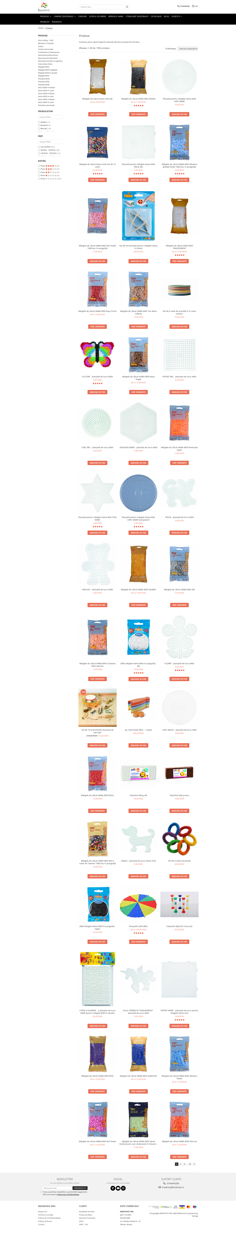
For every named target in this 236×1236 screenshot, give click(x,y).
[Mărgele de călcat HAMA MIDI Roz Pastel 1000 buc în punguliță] (97, 216)
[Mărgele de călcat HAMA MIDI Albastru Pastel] (179, 1054)
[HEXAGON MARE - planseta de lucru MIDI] (138, 423)
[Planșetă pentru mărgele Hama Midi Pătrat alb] (138, 142)
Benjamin (44, 125)
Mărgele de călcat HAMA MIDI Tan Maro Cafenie (138, 312)
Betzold (44, 128)
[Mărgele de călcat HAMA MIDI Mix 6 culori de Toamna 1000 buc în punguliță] (97, 839)
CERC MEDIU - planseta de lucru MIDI (179, 730)
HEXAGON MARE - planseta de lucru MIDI (138, 447)
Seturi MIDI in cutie (46, 96)
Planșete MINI (44, 84)
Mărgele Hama (115, 16)
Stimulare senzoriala (46, 105)
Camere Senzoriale (64, 16)
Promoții (44, 21)
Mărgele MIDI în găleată (47, 70)
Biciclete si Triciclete (46, 43)
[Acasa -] (51, 7)
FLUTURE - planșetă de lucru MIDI (97, 376)
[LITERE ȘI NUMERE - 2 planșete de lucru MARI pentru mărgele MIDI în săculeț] (97, 979)
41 (190, 1164)
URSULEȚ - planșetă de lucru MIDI (97, 589)
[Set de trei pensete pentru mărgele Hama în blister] (138, 216)
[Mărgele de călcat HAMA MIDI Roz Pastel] (97, 1119)
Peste (43, 166)
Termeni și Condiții (45, 1215)
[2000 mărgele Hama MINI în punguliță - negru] (97, 904)
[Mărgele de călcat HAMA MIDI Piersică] (179, 1119)
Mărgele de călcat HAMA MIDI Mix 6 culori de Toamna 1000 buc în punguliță (97, 862)
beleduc (44, 122)
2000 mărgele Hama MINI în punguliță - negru (97, 927)
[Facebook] (112, 1188)
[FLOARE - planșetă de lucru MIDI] (179, 637)
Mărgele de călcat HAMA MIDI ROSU (97, 795)
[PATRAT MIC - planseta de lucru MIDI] (179, 355)
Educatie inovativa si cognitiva (50, 61)
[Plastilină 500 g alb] (138, 773)
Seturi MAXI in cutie (46, 90)
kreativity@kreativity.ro (173, 1187)
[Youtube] (118, 1188)
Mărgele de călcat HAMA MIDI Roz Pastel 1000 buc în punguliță (97, 247)
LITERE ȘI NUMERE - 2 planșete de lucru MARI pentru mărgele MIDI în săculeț (97, 1011)
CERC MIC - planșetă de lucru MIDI (97, 447)
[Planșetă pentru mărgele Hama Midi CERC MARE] (179, 77)
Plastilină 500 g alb (138, 795)
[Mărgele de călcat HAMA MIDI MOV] (97, 1054)
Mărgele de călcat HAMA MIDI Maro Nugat (138, 377)
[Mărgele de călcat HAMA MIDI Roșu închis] (97, 289)
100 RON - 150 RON (48, 153)
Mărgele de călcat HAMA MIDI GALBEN (138, 589)
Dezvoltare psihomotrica (48, 55)
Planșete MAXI (44, 78)
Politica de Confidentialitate (68, 1194)
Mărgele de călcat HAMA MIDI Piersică (179, 1141)
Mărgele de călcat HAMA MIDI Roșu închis (97, 311)
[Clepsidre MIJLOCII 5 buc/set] (179, 904)
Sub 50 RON (45, 147)
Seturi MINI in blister (46, 99)
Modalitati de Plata (86, 1211)
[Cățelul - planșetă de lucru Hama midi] (138, 839)
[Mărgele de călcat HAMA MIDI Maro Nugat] (138, 355)
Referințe (57, 21)
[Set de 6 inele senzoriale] (179, 839)
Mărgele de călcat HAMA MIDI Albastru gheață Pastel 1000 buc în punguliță (179, 165)
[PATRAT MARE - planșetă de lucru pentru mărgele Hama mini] (179, 979)
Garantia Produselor (87, 1218)
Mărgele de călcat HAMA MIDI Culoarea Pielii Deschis (97, 664)
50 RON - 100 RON (48, 150)
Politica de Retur (85, 1215)
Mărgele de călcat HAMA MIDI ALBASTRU (138, 1076)
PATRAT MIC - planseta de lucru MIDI (179, 376)
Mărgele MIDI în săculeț (47, 73)
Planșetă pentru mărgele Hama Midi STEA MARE (97, 518)
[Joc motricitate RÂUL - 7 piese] (138, 707)
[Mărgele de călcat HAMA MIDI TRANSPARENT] (179, 216)
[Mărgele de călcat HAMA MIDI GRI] (179, 564)
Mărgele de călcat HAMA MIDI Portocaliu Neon (179, 448)
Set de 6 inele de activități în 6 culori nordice (179, 312)
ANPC (81, 1221)
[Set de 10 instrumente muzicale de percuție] (97, 708)
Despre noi (42, 1211)
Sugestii (176, 16)
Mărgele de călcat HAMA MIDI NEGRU (138, 98)
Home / (41, 28)
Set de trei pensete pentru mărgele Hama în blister (138, 247)
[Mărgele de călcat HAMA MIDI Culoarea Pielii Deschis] (97, 637)
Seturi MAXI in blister (46, 87)
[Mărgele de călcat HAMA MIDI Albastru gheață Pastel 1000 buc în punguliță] (179, 142)
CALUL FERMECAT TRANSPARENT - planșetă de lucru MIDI (138, 1011)
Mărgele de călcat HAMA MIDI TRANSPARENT (179, 247)
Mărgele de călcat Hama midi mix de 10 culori (97, 165)
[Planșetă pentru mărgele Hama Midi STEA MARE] (97, 493)
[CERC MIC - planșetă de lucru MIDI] (97, 422)
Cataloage (156, 16)
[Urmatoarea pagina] (194, 1164)
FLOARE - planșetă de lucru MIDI (179, 663)
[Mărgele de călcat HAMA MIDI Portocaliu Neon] (179, 423)
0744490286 (172, 1183)
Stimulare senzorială (137, 16)
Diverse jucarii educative (48, 58)
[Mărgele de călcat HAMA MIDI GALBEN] (138, 564)
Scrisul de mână (97, 16)
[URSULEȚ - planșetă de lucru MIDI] (97, 564)
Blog (166, 16)
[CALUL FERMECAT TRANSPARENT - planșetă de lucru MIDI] (138, 979)
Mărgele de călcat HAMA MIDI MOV (97, 1076)
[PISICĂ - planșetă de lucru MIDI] (179, 493)
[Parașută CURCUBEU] (138, 904)
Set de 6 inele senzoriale (179, 860)
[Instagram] (123, 1188)
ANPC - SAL (83, 1224)
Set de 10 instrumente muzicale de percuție (97, 731)
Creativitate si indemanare (48, 52)
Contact (41, 1224)
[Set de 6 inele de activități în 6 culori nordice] (179, 289)
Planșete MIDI (43, 81)
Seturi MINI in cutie (46, 102)
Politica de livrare (45, 1221)
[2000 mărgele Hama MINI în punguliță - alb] (138, 637)
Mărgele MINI (43, 75)
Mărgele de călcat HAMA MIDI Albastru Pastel (179, 1077)
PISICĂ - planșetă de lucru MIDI (179, 517)
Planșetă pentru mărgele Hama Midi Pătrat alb (138, 165)
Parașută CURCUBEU (138, 926)
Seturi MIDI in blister (46, 93)
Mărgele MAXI (43, 67)
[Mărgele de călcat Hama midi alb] (97, 77)
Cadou (40, 46)
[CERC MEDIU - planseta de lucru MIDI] (179, 707)
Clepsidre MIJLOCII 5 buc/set (179, 926)
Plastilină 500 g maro (179, 795)
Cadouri (82, 16)
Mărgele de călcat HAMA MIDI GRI (179, 589)
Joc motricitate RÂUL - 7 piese (138, 730)
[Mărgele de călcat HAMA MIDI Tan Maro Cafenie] (138, 289)
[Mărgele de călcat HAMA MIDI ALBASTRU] (138, 1054)
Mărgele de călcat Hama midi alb (97, 98)
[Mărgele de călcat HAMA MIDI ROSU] (97, 773)
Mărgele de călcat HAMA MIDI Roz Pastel (97, 1141)
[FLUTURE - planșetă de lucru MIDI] (97, 354)
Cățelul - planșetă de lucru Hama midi (138, 860)
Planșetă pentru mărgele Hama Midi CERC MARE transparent (138, 518)
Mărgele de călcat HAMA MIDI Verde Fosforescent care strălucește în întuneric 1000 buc (138, 1142)
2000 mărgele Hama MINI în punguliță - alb (138, 664)
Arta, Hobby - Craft (45, 40)
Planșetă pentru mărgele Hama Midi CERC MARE (179, 100)
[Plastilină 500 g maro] (179, 773)
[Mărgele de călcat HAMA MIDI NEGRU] (138, 77)
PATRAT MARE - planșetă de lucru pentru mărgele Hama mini (179, 1011)
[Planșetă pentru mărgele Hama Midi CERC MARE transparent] (138, 493)
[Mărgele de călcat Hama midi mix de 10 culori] (97, 142)
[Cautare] (127, 7)
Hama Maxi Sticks (45, 64)
